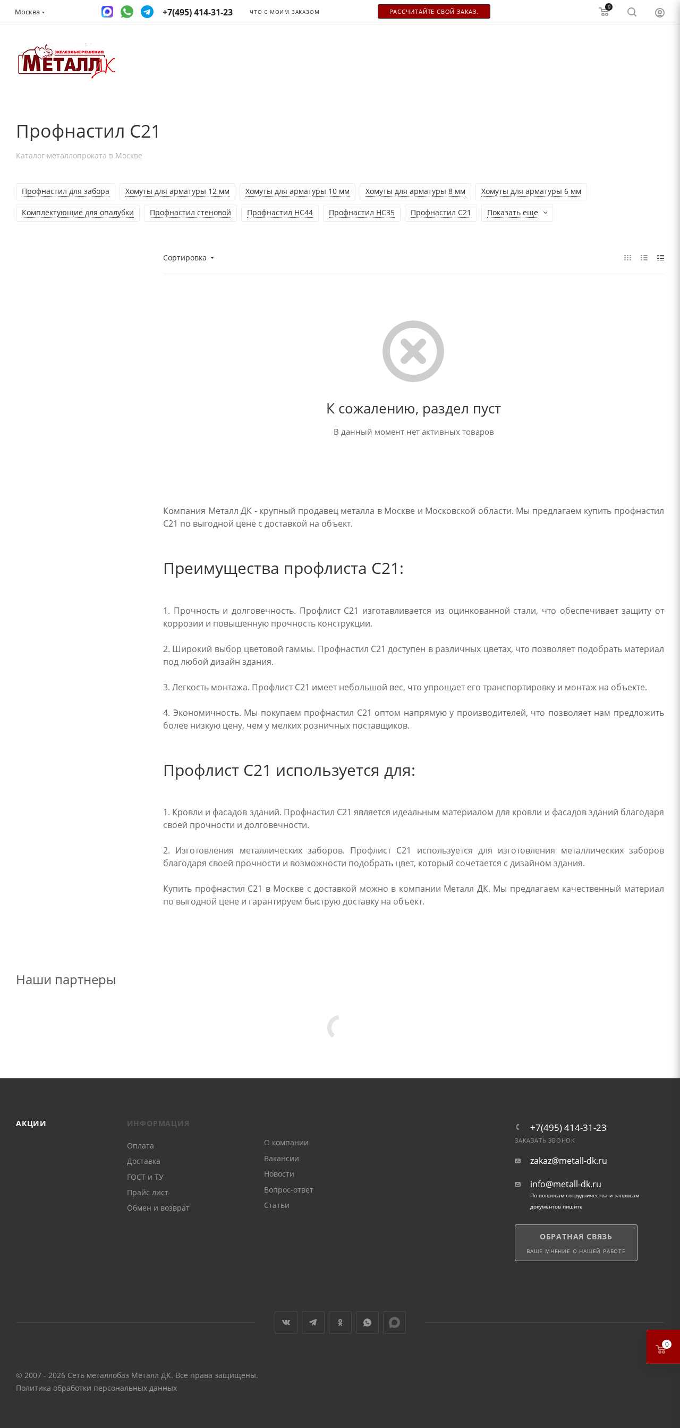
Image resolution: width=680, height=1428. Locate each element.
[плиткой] (627, 257)
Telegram (313, 1322)
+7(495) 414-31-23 (568, 1127)
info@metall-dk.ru (565, 1184)
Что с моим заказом (284, 12)
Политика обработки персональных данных (96, 1388)
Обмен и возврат (158, 1208)
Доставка (143, 1161)
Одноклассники (340, 1322)
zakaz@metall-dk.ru (568, 1161)
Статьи (277, 1205)
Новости (279, 1174)
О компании (286, 1142)
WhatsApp (367, 1322)
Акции (31, 1123)
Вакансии (281, 1158)
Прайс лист (147, 1192)
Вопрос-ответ (288, 1190)
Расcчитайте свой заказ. (434, 11)
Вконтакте (286, 1322)
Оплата (140, 1145)
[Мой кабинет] (660, 12)
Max (394, 1322)
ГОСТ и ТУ (145, 1177)
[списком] (644, 257)
